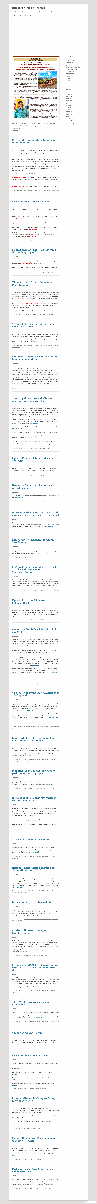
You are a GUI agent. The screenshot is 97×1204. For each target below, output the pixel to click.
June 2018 (68, 111)
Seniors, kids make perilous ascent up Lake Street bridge (34, 325)
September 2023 (69, 93)
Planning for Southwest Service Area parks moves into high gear (33, 772)
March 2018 (68, 114)
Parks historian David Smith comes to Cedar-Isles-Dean (34, 1170)
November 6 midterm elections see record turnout (32, 486)
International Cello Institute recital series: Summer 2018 (34, 799)
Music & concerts (41, 240)
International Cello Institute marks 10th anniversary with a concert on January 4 (35, 514)
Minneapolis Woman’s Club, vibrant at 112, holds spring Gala (34, 251)
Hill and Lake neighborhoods (46, 190)
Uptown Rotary (30, 475)
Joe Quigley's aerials (36, 590)
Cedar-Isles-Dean (28, 190)
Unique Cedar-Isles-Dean (27, 1032)
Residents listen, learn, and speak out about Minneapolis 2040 (33, 869)
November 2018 (69, 103)
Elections (34, 501)
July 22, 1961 (44, 445)
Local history (40, 272)
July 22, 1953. (20, 428)
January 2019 (69, 100)
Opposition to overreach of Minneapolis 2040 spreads (35, 694)
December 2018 (69, 102)
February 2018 (69, 116)
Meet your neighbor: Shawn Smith (32, 902)
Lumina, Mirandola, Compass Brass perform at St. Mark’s (35, 1099)
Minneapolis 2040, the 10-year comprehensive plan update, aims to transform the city (35, 968)
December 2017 (69, 118)
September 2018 (69, 107)
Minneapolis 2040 (48, 726)
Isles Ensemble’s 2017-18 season (30, 1055)
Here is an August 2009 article (20, 177)
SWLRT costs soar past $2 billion (31, 839)
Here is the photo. (41, 654)
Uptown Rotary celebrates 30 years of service (32, 459)
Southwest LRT (52, 345)
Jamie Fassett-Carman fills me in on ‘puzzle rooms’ (33, 541)
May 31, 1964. (53, 445)
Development (27, 726)
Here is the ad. (55, 672)
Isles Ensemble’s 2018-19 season (30, 201)
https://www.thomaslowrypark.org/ (46, 310)
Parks (44, 314)
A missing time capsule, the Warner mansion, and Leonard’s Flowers (32, 399)
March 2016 (68, 122)
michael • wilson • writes (28, 7)
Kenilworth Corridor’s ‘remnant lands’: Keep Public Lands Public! (35, 739)
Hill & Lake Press (36, 190)
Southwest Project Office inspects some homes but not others (34, 358)
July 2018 (68, 109)
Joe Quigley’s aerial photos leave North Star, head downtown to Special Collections (35, 570)
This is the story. (27, 755)
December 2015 (69, 123)
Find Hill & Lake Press (29, 15)
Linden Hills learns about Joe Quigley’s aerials (29, 931)
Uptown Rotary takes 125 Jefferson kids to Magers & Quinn (34, 1139)
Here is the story (16, 174)
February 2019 (69, 98)
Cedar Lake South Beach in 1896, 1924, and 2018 (34, 630)
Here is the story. (17, 218)
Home (13, 15)
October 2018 (69, 105)
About (19, 15)
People (45, 272)
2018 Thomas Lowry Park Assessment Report (29, 303)
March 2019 (68, 96)
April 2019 (68, 94)
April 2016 (68, 120)
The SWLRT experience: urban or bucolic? (30, 1003)
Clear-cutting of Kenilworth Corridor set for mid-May (34, 141)
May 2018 (68, 113)
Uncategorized (69, 82)
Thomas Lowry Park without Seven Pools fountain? (33, 283)
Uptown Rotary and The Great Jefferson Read (30, 601)
